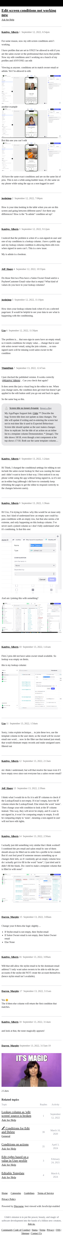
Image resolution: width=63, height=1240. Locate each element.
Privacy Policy (9, 1199)
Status (35, 1230)
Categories (16, 1193)
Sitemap (25, 1233)
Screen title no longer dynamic (24, 408)
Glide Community (10, 3)
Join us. (31, 1224)
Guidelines (29, 1193)
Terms (42, 1230)
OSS (58, 1230)
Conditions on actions (15, 1144)
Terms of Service (45, 1193)
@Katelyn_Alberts (11, 380)
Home (5, 1193)
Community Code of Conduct (15, 1230)
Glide (35, 413)
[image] (31, 89)
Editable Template (13, 1173)
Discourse (19, 1206)
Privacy (50, 1230)
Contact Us (36, 1233)
